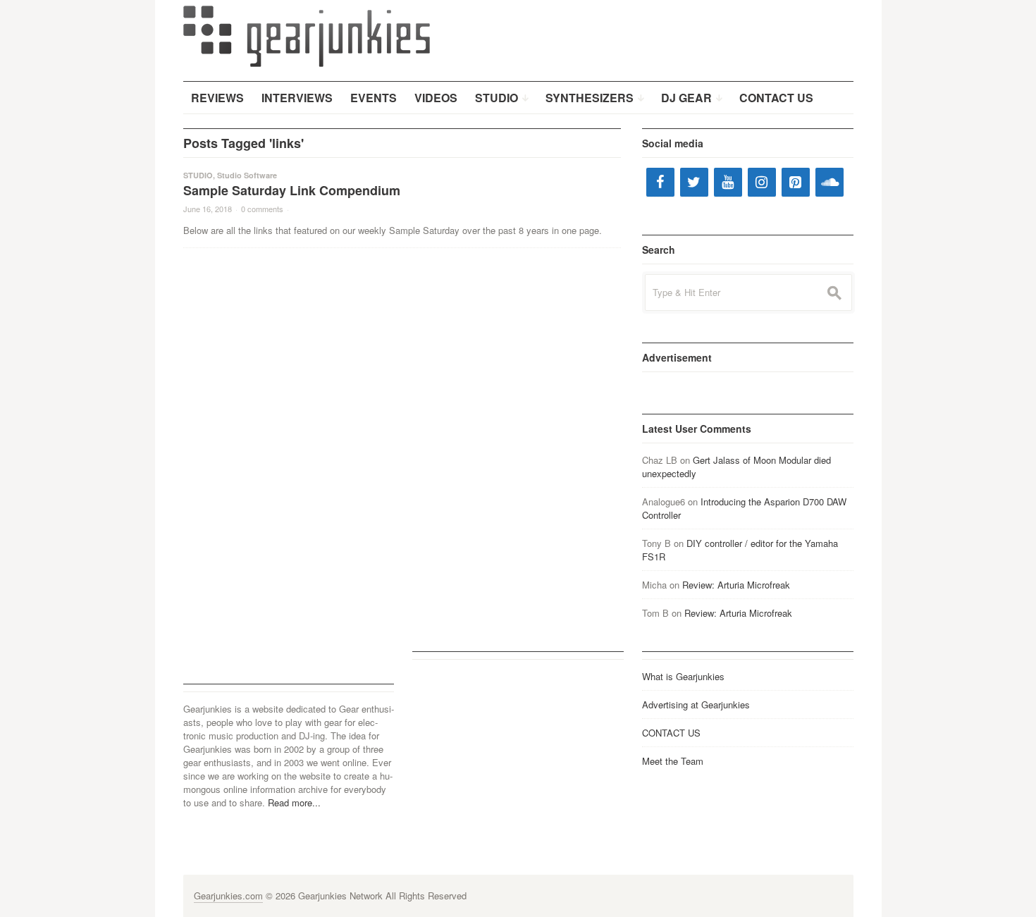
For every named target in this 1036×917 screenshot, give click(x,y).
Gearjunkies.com (228, 895)
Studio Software (247, 175)
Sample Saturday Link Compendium (291, 190)
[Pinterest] (796, 182)
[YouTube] (728, 182)
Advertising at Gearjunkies (696, 704)
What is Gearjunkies (683, 676)
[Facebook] (660, 182)
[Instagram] (762, 182)
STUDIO (198, 175)
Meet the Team (672, 761)
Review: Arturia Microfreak (736, 584)
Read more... (294, 802)
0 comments (262, 208)
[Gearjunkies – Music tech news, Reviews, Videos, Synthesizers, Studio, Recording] (306, 35)
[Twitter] (694, 182)
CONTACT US (671, 732)
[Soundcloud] (829, 182)
